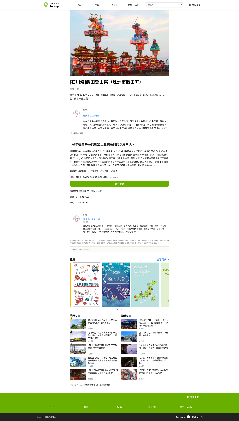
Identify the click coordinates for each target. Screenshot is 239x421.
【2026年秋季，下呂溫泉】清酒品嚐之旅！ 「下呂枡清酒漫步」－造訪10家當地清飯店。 (153, 322)
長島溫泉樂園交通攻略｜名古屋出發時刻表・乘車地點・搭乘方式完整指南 (102, 360)
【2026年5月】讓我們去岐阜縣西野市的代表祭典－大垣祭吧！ (153, 371)
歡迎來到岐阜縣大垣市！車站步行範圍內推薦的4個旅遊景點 (102, 321)
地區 (86, 407)
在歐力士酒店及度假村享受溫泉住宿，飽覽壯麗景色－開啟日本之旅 (153, 346)
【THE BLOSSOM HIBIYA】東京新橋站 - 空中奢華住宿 (102, 346)
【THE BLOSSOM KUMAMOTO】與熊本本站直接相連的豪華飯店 (103, 371)
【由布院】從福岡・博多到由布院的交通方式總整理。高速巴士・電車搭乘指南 (102, 335)
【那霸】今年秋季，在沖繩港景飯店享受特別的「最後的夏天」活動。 (153, 360)
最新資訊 (152, 407)
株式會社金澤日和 (91, 115)
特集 (119, 407)
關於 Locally (186, 407)
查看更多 (162, 259)
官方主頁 (119, 183)
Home (53, 407)
